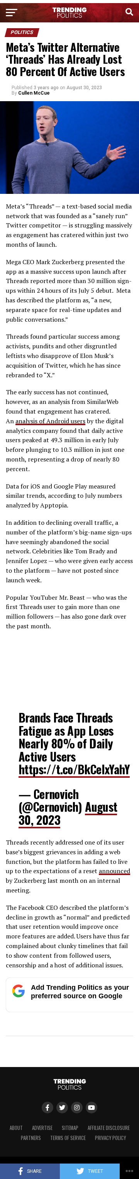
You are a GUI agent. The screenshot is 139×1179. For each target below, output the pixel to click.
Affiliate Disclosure (109, 1128)
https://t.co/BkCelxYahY (74, 769)
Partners (31, 1138)
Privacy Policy (110, 1138)
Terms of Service (68, 1138)
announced (114, 871)
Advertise (42, 1128)
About (16, 1128)
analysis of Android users (50, 421)
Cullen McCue (34, 93)
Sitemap (70, 1128)
